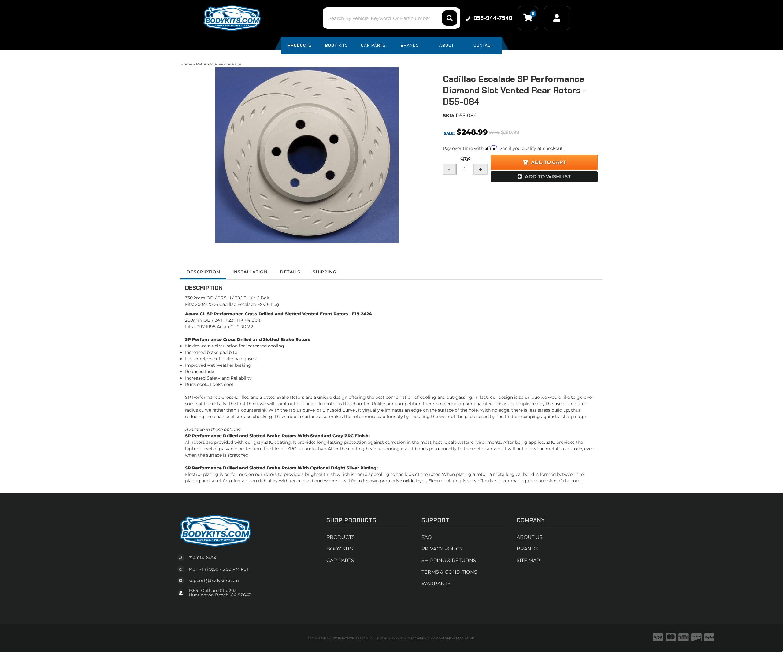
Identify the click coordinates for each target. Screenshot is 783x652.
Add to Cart (548, 162)
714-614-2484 (202, 558)
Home (186, 64)
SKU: (448, 115)
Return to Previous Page (218, 64)
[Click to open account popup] (557, 18)
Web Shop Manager (455, 638)
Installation (250, 272)
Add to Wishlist (548, 177)
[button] (391, 18)
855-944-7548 (492, 18)
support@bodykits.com (214, 580)
